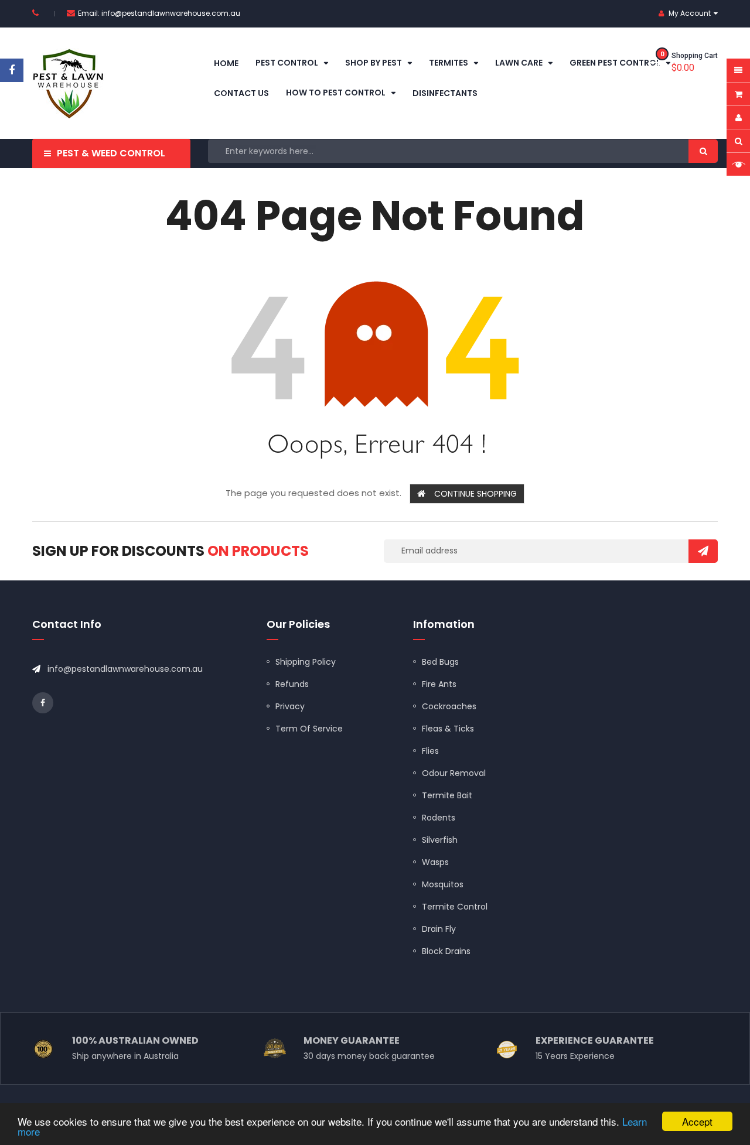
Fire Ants (439, 684)
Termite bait (447, 795)
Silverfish (440, 840)
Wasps (435, 862)
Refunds (292, 684)
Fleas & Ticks (448, 728)
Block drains (446, 951)
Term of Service (309, 728)
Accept (697, 1121)
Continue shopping (475, 494)
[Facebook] (11, 70)
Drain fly (439, 929)
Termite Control (455, 906)
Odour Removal (454, 773)
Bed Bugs (440, 662)
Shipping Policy (305, 662)
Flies (430, 751)
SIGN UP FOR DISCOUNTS (170, 550)
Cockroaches (449, 706)
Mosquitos (442, 884)
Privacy (290, 706)
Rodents (438, 817)
